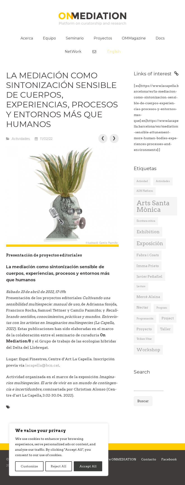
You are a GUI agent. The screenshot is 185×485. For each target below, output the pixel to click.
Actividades (21, 139)
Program (161, 307)
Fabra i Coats (147, 255)
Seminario (75, 38)
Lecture (141, 286)
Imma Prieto (147, 266)
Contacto (148, 459)
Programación (144, 318)
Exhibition (148, 231)
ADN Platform (144, 190)
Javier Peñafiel (149, 276)
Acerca (27, 38)
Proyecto (144, 329)
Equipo (49, 38)
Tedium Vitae (144, 338)
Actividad (142, 181)
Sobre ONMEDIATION (118, 459)
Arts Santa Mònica (153, 206)
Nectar (142, 307)
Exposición (149, 243)
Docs (160, 38)
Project (168, 318)
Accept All (88, 466)
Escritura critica (145, 220)
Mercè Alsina (148, 297)
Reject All (58, 466)
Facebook (169, 459)
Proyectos (103, 38)
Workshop (148, 349)
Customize (29, 466)
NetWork (73, 51)
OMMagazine (134, 38)
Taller (165, 329)
